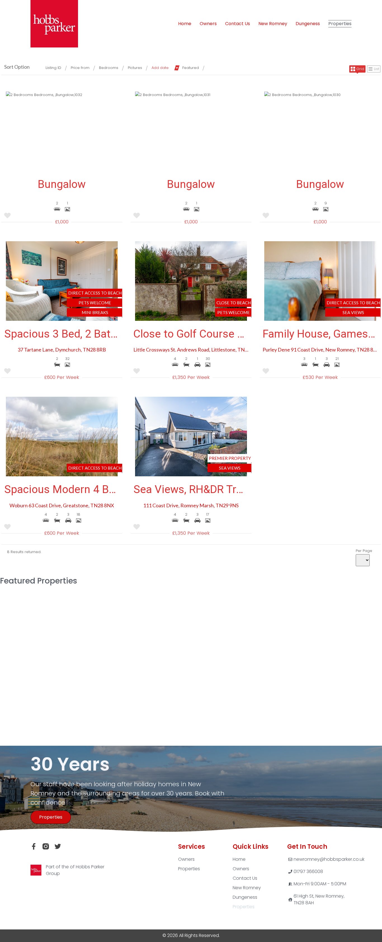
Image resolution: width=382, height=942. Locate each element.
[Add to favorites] (7, 216)
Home (184, 23)
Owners (208, 23)
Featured (190, 67)
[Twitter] (58, 846)
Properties (340, 23)
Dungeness (308, 23)
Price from (80, 67)
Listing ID (53, 67)
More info (191, 672)
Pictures (135, 67)
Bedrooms (108, 67)
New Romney (272, 23)
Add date (160, 67)
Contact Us (237, 23)
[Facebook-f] (33, 846)
